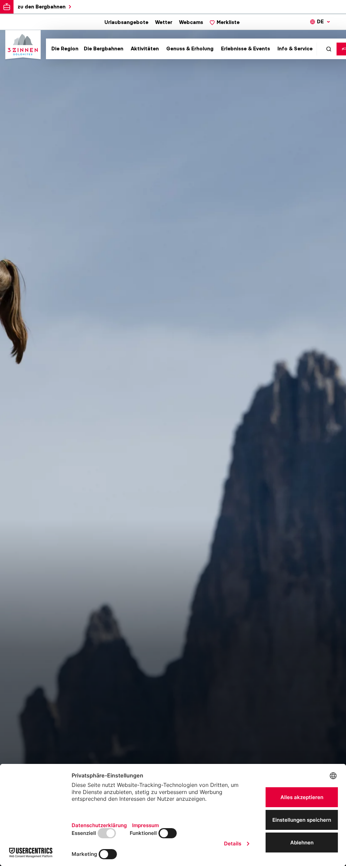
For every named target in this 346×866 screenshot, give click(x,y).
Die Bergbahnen (103, 48)
